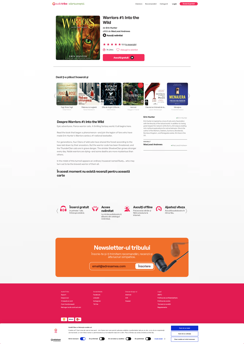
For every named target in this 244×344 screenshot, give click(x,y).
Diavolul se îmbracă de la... (155, 107)
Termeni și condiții (164, 304)
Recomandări (151, 3)
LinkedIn (96, 298)
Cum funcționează (67, 304)
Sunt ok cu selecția (184, 334)
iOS (126, 298)
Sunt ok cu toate (184, 328)
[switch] (102, 338)
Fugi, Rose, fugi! (67, 107)
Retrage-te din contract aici (71, 307)
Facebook (96, 295)
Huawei (127, 301)
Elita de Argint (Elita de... (111, 107)
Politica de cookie (164, 301)
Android (128, 295)
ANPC (160, 295)
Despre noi (65, 298)
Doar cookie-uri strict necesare (184, 339)
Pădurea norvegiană (89, 107)
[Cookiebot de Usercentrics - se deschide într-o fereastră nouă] (55, 340)
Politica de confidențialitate (167, 298)
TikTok (95, 304)
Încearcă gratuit (189, 4)
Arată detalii (159, 339)
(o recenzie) (130, 44)
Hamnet (133, 107)
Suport (63, 295)
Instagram (97, 301)
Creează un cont (67, 301)
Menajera (177, 107)
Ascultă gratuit (121, 57)
